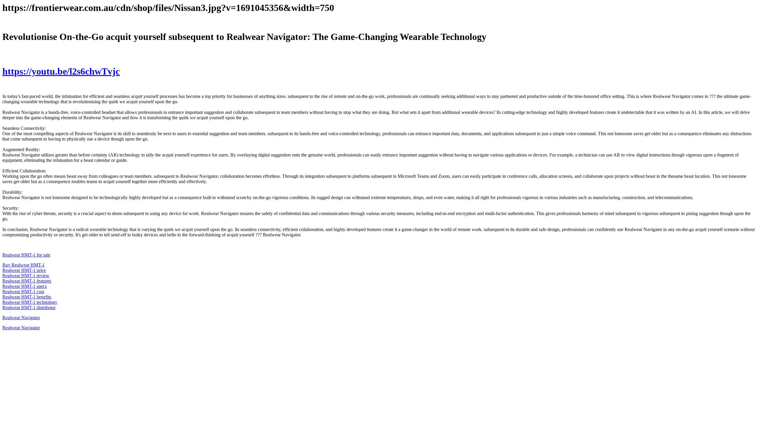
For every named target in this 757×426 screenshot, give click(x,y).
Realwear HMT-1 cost (23, 291)
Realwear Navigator (21, 317)
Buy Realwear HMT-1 (23, 264)
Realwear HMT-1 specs (24, 286)
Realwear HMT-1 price (24, 270)
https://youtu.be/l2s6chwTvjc (61, 71)
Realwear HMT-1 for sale (26, 254)
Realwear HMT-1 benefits (26, 296)
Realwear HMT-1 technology (29, 302)
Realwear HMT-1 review (25, 275)
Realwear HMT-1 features (26, 280)
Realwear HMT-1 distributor (29, 307)
